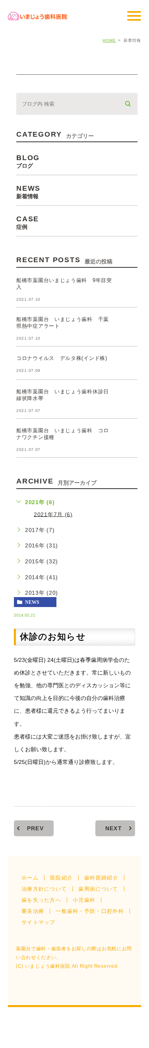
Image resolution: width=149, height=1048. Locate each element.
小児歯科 (84, 900)
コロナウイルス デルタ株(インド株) (61, 358)
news (32, 602)
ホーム (30, 878)
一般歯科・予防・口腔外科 (90, 911)
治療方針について (44, 889)
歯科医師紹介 (101, 878)
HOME (109, 40)
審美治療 (32, 911)
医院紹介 (61, 878)
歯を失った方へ (41, 900)
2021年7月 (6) (53, 514)
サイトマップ (38, 922)
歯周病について (98, 889)
